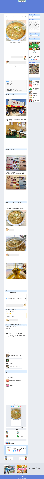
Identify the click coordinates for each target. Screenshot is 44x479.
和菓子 (37, 27)
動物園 (34, 27)
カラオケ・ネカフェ (33, 24)
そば (29, 22)
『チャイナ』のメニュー (9, 84)
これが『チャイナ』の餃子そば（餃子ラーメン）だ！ (12, 85)
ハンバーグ (33, 26)
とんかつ (31, 22)
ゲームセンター (30, 25)
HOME (22, 476)
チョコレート (36, 25)
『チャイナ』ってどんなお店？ (10, 83)
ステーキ (33, 25)
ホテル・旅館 (30, 27)
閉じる (11, 81)
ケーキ (38, 24)
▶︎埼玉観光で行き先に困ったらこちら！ (8, 473)
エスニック (37, 23)
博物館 (36, 27)
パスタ (35, 26)
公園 (32, 27)
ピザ (38, 26)
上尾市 (24, 427)
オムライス (30, 24)
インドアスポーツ (33, 23)
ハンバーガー (30, 26)
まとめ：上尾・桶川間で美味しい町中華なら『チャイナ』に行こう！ (14, 90)
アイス (33, 22)
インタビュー (30, 23)
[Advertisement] (22, 7)
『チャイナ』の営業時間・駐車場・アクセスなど (12, 89)
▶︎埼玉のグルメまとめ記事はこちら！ (21, 473)
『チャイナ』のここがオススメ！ (10, 88)
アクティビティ (36, 22)
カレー (36, 24)
